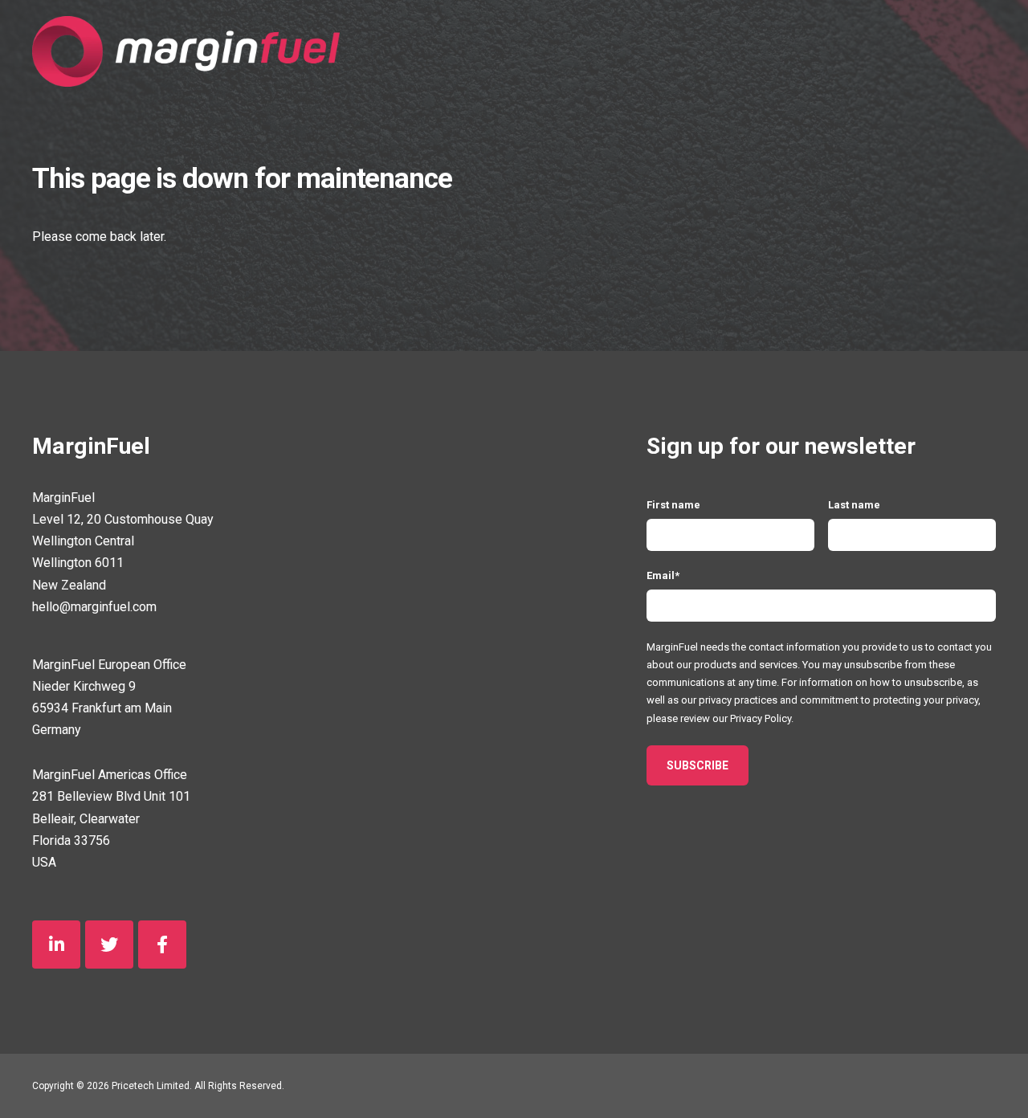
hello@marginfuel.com (94, 606)
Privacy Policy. (761, 718)
